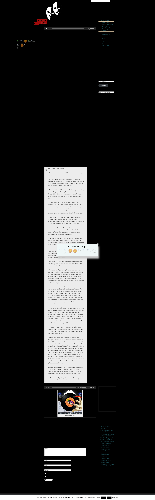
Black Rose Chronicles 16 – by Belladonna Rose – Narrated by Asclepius (107, 102)
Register (104, 58)
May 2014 (104, 341)
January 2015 (106, 329)
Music (103, 41)
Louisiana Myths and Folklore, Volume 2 (106, 457)
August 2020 (105, 240)
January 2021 (106, 235)
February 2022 (106, 218)
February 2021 (106, 234)
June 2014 (105, 339)
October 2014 (105, 334)
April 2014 (105, 342)
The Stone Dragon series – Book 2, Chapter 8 (107, 465)
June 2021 (105, 228)
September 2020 (106, 238)
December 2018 (106, 262)
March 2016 (105, 309)
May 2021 (104, 230)
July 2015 (104, 321)
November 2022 (106, 207)
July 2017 (104, 287)
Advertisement (106, 352)
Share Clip (92, 387)
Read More (115, 497)
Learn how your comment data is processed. (79, 483)
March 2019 (105, 258)
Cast (102, 32)
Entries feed (105, 61)
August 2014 (105, 336)
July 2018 (104, 270)
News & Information (107, 24)
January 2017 (106, 295)
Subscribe (103, 85)
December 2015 (106, 314)
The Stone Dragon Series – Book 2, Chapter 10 (107, 113)
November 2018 (106, 264)
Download (65, 32)
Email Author (54, 420)
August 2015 (105, 319)
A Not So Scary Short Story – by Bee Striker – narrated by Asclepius (107, 151)
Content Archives (105, 34)
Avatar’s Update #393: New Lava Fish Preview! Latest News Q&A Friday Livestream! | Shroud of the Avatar (108, 176)
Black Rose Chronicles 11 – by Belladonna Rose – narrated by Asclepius (107, 168)
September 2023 (106, 205)
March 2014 (105, 344)
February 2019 (106, 260)
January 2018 (106, 278)
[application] (70, 28)
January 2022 (106, 220)
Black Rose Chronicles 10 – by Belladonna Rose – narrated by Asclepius (107, 184)
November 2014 (106, 332)
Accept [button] (103, 497)
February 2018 (106, 277)
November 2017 (106, 281)
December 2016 (106, 297)
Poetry (103, 365)
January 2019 (106, 261)
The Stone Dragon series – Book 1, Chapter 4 (107, 133)
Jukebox (104, 37)
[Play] (46, 29)
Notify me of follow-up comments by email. (58, 473)
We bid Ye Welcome (106, 426)
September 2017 (106, 284)
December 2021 (106, 221)
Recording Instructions (104, 29)
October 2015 (105, 317)
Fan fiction (104, 39)
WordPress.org (106, 64)
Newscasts (104, 43)
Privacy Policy (105, 27)
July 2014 (104, 338)
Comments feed (106, 62)
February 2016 (106, 311)
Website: (46, 468)
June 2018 (105, 271)
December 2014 (106, 331)
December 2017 (106, 280)
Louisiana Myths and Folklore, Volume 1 (106, 461)
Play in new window (55, 32)
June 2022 (105, 213)
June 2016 (105, 305)
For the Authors (106, 22)
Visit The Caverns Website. (48, 422)
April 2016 (105, 308)
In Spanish (105, 360)
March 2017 (105, 292)
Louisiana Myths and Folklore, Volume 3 (106, 453)
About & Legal (105, 20)
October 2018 (105, 265)
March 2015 (105, 327)
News (103, 362)
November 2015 (106, 315)
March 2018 (105, 275)
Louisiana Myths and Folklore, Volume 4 (106, 450)
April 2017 (105, 291)
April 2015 (105, 325)
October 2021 (105, 224)
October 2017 (105, 282)
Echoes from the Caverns (82, 432)
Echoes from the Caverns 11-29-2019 (83, 435)
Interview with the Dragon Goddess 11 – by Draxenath (107, 196)
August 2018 (105, 268)
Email (62, 36)
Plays (103, 364)
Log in (103, 60)
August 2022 (105, 211)
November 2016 (106, 298)
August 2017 (105, 285)
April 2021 (105, 231)
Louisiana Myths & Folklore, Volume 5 (107, 120)
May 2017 (104, 289)
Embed (87, 32)
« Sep (100, 414)
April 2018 (105, 274)
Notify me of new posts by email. (55, 476)
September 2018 (106, 267)
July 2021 (104, 227)
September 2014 (106, 335)
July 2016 (104, 304)
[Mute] (89, 29)
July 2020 (104, 241)
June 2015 (105, 322)
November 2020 (106, 237)
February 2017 (106, 294)
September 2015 (106, 318)
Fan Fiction (93, 432)
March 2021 (105, 233)
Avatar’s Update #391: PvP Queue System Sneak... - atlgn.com (107, 190)
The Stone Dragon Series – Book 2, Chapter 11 (107, 108)
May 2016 (104, 307)
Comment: (47, 446)
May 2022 (104, 214)
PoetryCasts (105, 45)
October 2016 (105, 300)
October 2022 (105, 208)
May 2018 (104, 272)
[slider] (92, 28)
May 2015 (104, 324)
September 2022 (106, 210)
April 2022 (105, 215)
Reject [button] (109, 497)
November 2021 (106, 223)
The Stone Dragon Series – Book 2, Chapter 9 (107, 117)
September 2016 (106, 301)
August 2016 (105, 302)
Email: (46, 463)
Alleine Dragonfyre (107, 130)
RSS (66, 36)
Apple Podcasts (55, 36)
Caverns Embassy (107, 354)
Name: (46, 458)
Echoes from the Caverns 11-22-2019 (56, 435)
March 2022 (105, 217)
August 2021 (105, 225)
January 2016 (106, 312)
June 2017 (105, 288)
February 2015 (106, 328)
